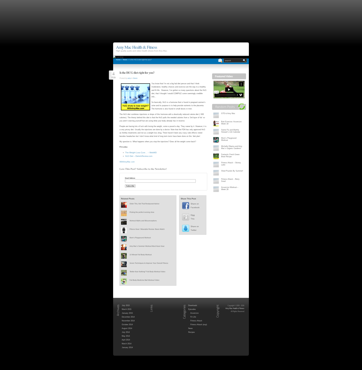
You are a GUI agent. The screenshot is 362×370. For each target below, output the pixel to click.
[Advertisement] (181, 20)
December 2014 (128, 317)
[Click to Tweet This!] (184, 229)
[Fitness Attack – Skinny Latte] (216, 164)
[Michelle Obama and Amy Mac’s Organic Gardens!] (216, 148)
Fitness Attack (196, 321)
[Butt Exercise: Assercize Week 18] (216, 123)
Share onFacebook (195, 206)
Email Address (130, 178)
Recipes (191, 332)
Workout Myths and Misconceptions (143, 221)
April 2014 (126, 340)
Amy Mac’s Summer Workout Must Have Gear (147, 246)
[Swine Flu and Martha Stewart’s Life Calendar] (216, 131)
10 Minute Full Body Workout (141, 255)
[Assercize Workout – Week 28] (216, 189)
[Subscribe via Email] (220, 60)
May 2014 (126, 336)
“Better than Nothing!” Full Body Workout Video (147, 272)
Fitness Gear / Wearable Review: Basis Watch (147, 229)
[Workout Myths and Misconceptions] (124, 222)
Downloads (192, 305)
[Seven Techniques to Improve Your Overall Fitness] (124, 264)
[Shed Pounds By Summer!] (216, 172)
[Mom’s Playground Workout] (124, 239)
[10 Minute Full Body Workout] (124, 256)
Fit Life (193, 317)
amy (129, 78)
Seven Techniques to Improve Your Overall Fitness (149, 263)
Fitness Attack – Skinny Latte (231, 164)
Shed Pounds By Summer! (232, 171)
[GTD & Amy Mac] (216, 115)
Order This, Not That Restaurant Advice (144, 204)
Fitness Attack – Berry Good (230, 180)
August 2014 (127, 328)
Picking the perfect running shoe (142, 212)
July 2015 (126, 305)
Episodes (192, 309)
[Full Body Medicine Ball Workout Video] (124, 281)
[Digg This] (184, 217)
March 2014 (126, 344)
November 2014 (128, 321)
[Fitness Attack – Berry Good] (216, 181)
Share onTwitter (195, 228)
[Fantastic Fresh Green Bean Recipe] (216, 156)
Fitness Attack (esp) (198, 324)
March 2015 (126, 309)
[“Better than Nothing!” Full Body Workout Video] (124, 273)
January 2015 (127, 313)
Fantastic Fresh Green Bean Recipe (230, 155)
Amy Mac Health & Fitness (136, 47)
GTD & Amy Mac (228, 113)
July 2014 (126, 332)
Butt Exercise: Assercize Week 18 (231, 123)
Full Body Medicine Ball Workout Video (144, 280)
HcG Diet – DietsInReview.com (138, 156)
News (125, 60)
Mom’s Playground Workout (140, 238)
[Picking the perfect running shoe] (124, 213)
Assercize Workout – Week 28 (229, 188)
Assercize (194, 313)
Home (118, 60)
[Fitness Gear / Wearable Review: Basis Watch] (124, 230)
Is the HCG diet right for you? (141, 60)
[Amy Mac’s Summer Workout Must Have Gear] (124, 247)
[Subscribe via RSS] (214, 60)
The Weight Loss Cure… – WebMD (141, 152)
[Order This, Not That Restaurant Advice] (124, 205)
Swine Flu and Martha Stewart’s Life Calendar (230, 131)
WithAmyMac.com (127, 162)
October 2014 (127, 324)
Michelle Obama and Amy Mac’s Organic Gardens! (231, 147)
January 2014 (127, 347)
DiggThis (193, 217)
